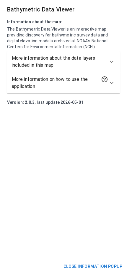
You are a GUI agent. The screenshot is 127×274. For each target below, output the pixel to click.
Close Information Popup (93, 266)
